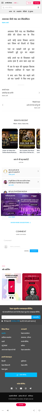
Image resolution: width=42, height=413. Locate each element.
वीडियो (25, 11)
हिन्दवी (3, 361)
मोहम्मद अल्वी (5, 22)
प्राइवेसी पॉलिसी (13, 396)
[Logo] (8, 3)
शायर (10, 11)
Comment (34, 251)
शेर (14, 11)
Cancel (26, 251)
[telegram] (30, 388)
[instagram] (25, 388)
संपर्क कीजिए (24, 341)
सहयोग (4, 333)
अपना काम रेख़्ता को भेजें (8, 349)
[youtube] (21, 388)
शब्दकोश (19, 11)
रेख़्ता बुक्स (5, 369)
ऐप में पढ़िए (21, 404)
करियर (23, 345)
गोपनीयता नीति (15, 321)
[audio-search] (38, 7)
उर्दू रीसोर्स (4, 345)
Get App (36, 3)
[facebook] (11, 388)
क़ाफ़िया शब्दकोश (6, 337)
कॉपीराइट (30, 396)
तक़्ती (3, 341)
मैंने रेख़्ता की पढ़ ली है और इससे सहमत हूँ (20, 321)
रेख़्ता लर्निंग (24, 365)
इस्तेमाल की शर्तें (22, 396)
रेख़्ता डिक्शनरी (6, 365)
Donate (30, 3)
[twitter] (16, 388)
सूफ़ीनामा (23, 361)
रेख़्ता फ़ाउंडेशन (25, 333)
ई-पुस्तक (30, 11)
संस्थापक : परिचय (26, 337)
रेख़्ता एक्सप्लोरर (25, 349)
